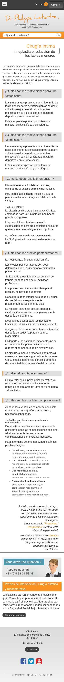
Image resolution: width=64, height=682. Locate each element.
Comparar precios (14, 615)
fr (36, 4)
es (46, 4)
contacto (53, 535)
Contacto (56, 4)
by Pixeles (47, 675)
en (41, 4)
